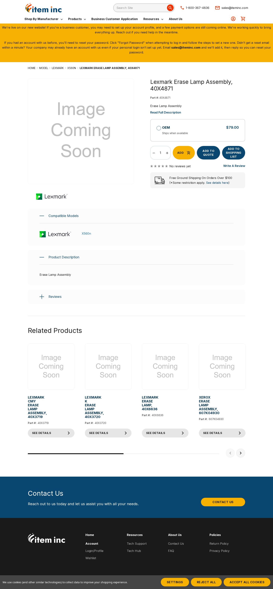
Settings (175, 582)
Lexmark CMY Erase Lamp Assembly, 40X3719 (31, 407)
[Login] (233, 19)
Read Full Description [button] (165, 112)
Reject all (206, 582)
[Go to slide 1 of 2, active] (76, 453)
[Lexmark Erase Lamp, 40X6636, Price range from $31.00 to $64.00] (165, 367)
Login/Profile (94, 551)
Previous (230, 453)
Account (91, 543)
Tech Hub (134, 551)
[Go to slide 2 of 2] (171, 453)
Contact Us (223, 502)
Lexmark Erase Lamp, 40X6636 (145, 403)
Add (180, 152)
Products (75, 19)
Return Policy (219, 543)
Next (240, 453)
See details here (217, 183)
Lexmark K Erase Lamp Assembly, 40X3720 (88, 407)
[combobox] (144, 8)
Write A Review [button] (234, 166)
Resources (151, 19)
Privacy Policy (219, 551)
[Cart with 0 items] (243, 19)
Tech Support (137, 543)
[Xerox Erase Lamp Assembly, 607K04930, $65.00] (222, 367)
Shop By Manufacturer (42, 19)
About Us (175, 19)
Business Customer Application (114, 19)
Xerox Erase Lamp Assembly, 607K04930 (202, 405)
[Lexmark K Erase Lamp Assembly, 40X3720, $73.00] (108, 367)
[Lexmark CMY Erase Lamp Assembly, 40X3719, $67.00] (51, 367)
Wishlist (90, 558)
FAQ (171, 551)
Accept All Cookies (247, 582)
